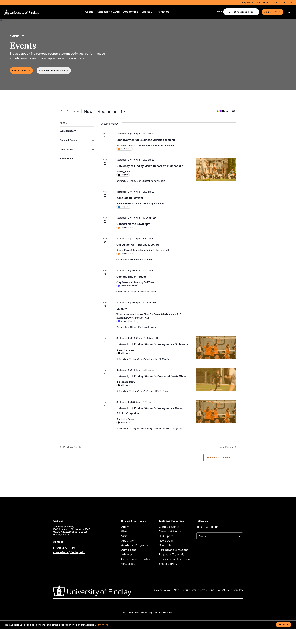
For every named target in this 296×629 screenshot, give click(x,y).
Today (76, 111)
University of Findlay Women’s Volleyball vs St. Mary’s (152, 344)
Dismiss (283, 624)
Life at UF (148, 12)
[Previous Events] (61, 111)
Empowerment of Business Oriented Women (145, 140)
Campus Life (19, 70)
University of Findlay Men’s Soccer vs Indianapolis (149, 166)
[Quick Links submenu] (291, 2)
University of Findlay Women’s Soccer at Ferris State (151, 376)
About (89, 12)
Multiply (121, 308)
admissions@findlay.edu (69, 552)
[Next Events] (67, 111)
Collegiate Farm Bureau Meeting (137, 244)
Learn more (101, 624)
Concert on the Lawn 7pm (133, 224)
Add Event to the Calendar (53, 70)
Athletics (163, 12)
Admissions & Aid (108, 12)
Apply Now (270, 11)
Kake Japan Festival (129, 198)
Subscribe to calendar (218, 457)
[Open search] (289, 11)
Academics (130, 12)
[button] (222, 111)
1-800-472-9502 (64, 548)
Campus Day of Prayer (131, 277)
